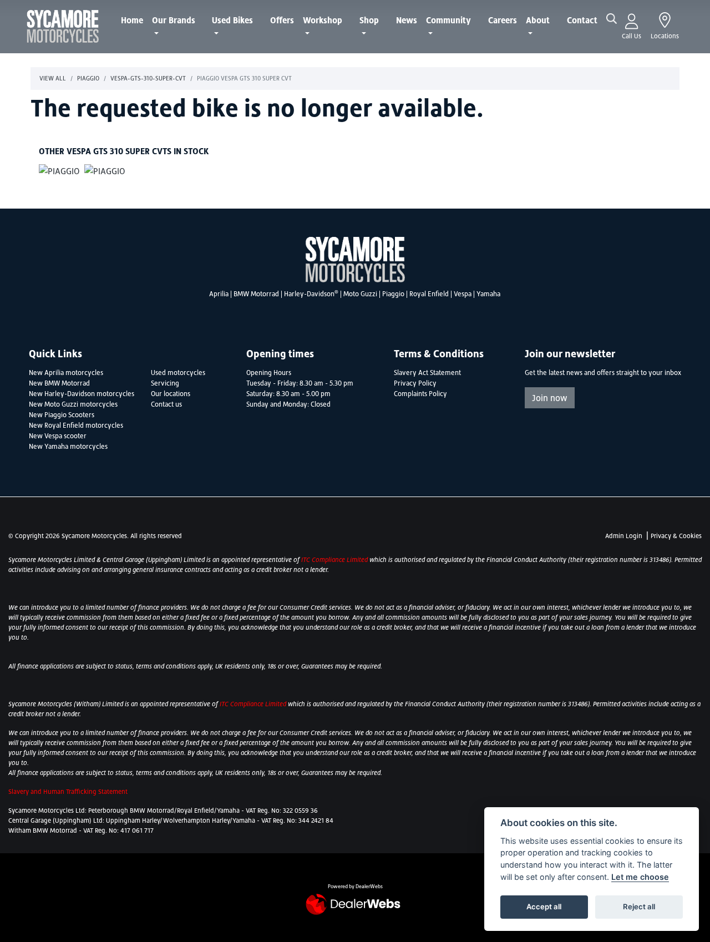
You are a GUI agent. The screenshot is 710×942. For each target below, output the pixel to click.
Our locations (170, 394)
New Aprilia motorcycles (66, 373)
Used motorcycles (178, 373)
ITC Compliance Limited (335, 560)
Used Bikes (232, 20)
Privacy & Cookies (676, 536)
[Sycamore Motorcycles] (63, 26)
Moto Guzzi (360, 294)
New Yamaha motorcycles (68, 446)
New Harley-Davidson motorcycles (81, 394)
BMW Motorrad (256, 294)
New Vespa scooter (58, 436)
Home (132, 20)
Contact (582, 20)
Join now (549, 398)
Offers (282, 20)
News (406, 20)
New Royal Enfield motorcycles (76, 425)
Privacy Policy (415, 383)
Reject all (639, 906)
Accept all (543, 906)
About (538, 20)
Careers (502, 20)
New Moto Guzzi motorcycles (73, 404)
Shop (369, 20)
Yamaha (488, 294)
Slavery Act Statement (427, 373)
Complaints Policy (420, 394)
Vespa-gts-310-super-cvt (148, 78)
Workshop (322, 20)
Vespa (462, 294)
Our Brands (173, 20)
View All (52, 78)
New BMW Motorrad (59, 383)
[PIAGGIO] (59, 172)
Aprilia (219, 294)
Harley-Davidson (311, 294)
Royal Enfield (429, 294)
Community (448, 20)
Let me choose (640, 877)
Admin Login (623, 536)
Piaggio (88, 78)
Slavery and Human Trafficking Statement (68, 792)
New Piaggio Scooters (61, 415)
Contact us (166, 404)
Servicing (165, 383)
